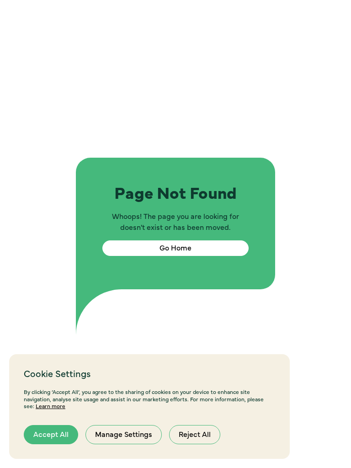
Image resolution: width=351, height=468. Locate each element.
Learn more (50, 406)
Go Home (175, 248)
